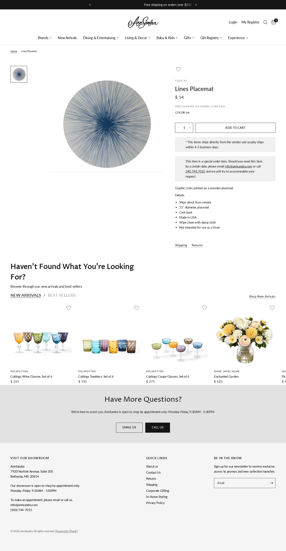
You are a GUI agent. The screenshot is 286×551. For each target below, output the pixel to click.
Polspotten (19, 371)
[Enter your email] (271, 483)
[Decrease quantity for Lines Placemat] (178, 128)
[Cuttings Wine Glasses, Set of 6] (41, 335)
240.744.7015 (195, 171)
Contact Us (153, 472)
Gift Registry (209, 38)
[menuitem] (45, 38)
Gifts (187, 38)
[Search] (265, 22)
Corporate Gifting (157, 490)
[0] (272, 22)
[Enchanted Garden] (245, 335)
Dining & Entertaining (99, 38)
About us (152, 466)
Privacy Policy (155, 503)
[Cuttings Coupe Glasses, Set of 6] (177, 335)
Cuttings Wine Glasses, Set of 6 (31, 376)
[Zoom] (154, 75)
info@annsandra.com (238, 166)
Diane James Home (227, 371)
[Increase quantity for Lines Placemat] (190, 128)
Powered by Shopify (66, 531)
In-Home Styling (156, 497)
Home (13, 51)
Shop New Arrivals (262, 296)
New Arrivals (67, 38)
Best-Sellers (62, 295)
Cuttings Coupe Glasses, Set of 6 (167, 376)
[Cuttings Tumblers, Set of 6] (109, 335)
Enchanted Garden (226, 376)
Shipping (151, 484)
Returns (151, 478)
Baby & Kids (165, 38)
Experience (236, 38)
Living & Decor (136, 38)
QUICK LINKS (156, 458)
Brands (43, 38)
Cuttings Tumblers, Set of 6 (96, 376)
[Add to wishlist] (178, 69)
